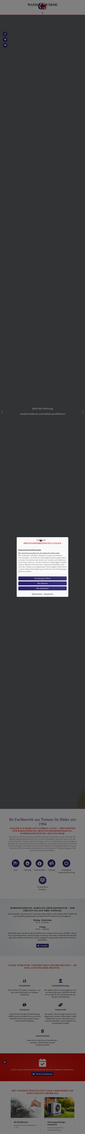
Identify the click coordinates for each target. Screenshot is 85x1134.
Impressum (48, 594)
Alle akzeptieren (42, 588)
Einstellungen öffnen (42, 578)
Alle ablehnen (42, 583)
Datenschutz (37, 594)
